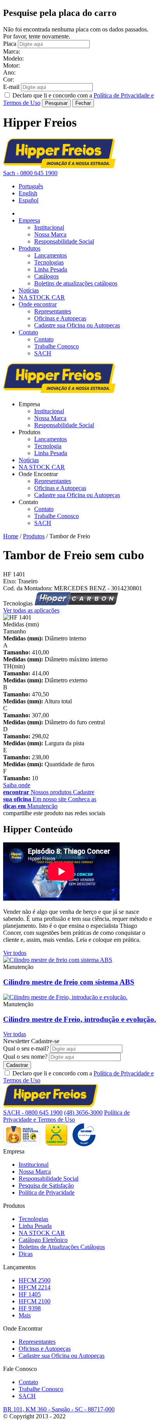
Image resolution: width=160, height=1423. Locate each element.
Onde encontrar (38, 304)
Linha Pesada (50, 269)
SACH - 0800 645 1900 (33, 1112)
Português (31, 186)
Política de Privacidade (47, 1192)
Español (28, 200)
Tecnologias (49, 262)
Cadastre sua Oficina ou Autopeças (77, 325)
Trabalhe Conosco (56, 346)
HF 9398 (30, 1308)
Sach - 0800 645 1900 (30, 173)
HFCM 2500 (34, 1280)
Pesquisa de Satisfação (46, 1185)
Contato (28, 332)
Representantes (52, 311)
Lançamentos (50, 255)
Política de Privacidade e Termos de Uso (66, 1116)
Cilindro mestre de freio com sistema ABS (68, 982)
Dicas (26, 1254)
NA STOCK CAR (42, 297)
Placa (9, 43)
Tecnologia (47, 446)
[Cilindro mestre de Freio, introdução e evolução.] (65, 997)
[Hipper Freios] (59, 166)
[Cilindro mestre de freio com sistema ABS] (57, 960)
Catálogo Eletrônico (43, 1240)
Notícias (29, 290)
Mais (25, 1315)
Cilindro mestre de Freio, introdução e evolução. (79, 1019)
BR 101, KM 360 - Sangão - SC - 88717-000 (59, 1409)
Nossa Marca (50, 234)
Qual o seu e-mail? (26, 1048)
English (28, 193)
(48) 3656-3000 (83, 1112)
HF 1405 (30, 1294)
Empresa (29, 220)
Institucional (49, 227)
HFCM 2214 (34, 1287)
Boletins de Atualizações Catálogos (62, 1247)
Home (10, 536)
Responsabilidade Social (64, 241)
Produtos (29, 248)
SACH (42, 353)
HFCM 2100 (34, 1301)
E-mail (11, 87)
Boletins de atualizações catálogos (75, 283)
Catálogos (46, 276)
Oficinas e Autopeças (60, 318)
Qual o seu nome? (25, 1056)
